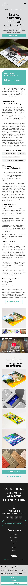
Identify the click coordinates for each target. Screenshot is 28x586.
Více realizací (13, 472)
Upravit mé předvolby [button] (14, 583)
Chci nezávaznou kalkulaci (14, 523)
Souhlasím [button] (14, 577)
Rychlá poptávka (13, 301)
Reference (14, 541)
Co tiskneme (11, 9)
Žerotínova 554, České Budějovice (15, 560)
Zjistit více (13, 35)
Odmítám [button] (14, 580)
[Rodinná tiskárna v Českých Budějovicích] (5, 3)
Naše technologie (14, 537)
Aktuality (14, 547)
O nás (14, 544)
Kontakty (14, 550)
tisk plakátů (16, 118)
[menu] (25, 3)
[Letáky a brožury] (14, 318)
